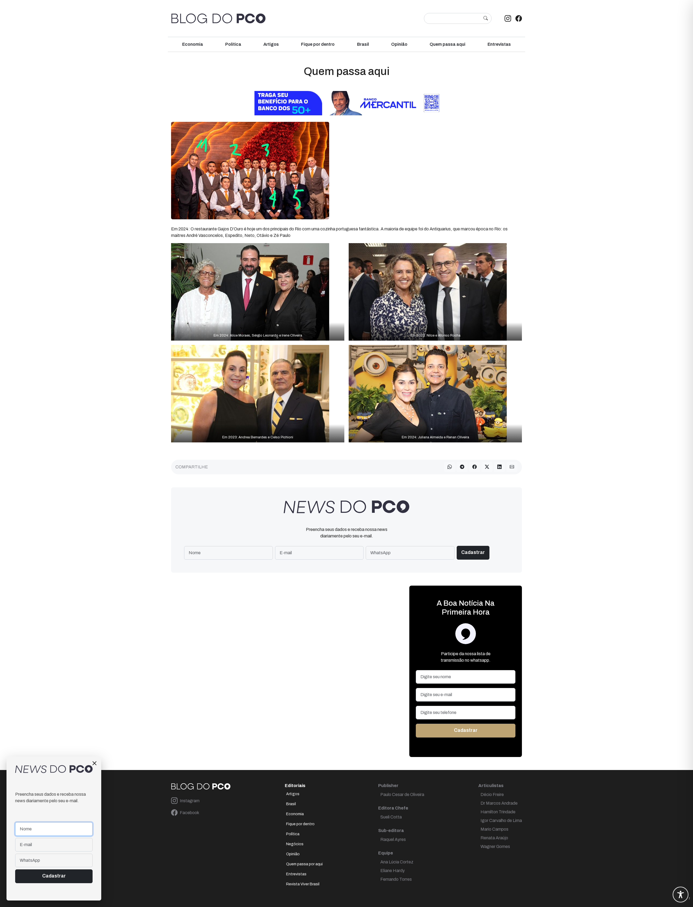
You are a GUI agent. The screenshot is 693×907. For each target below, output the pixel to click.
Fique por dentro (318, 44)
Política (233, 44)
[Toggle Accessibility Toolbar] (680, 894)
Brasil (363, 44)
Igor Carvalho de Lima (501, 820)
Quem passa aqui (447, 44)
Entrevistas (499, 44)
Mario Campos (494, 829)
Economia (192, 44)
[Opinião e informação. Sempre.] (218, 18)
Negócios (294, 844)
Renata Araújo (494, 838)
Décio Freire (492, 794)
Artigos (271, 44)
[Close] (94, 763)
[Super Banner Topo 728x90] (346, 102)
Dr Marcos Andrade (499, 803)
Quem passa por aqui (304, 864)
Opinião (399, 44)
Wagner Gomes (495, 846)
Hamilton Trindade (497, 812)
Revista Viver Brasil (302, 884)
